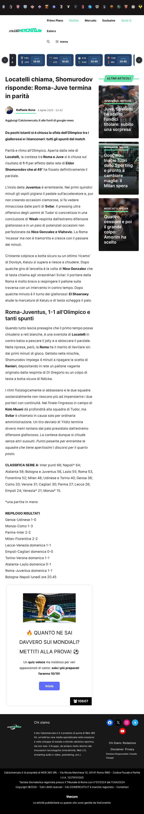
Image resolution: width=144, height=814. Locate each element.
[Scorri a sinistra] (5, 60)
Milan (123, 147)
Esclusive (108, 20)
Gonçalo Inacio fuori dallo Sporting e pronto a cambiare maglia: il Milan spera (118, 170)
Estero (51, 31)
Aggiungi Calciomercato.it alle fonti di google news (39, 120)
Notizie (74, 20)
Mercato (90, 20)
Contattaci (122, 786)
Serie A (126, 20)
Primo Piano (55, 20)
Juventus (111, 100)
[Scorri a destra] (139, 60)
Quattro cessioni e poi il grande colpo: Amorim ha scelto (118, 229)
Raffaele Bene (25, 110)
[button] (48, 41)
